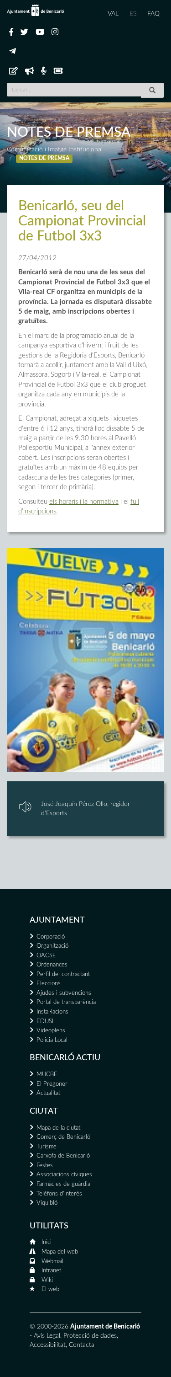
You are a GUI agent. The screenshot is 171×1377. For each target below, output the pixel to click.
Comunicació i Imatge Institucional (55, 149)
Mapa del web (59, 1252)
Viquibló (46, 1203)
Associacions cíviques (64, 1175)
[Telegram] (12, 51)
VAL (113, 14)
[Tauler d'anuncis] (13, 71)
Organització (52, 946)
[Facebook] (11, 32)
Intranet (51, 1271)
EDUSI (44, 1022)
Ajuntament (57, 920)
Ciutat (44, 1111)
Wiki (47, 1280)
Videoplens (50, 1031)
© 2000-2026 (49, 1327)
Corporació (50, 937)
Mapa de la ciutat (58, 1128)
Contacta (81, 1345)
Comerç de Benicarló (63, 1137)
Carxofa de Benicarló (63, 1156)
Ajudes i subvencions (63, 993)
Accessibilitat (48, 1345)
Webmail (52, 1262)
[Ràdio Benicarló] (44, 71)
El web (50, 1289)
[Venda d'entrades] (58, 71)
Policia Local (51, 1040)
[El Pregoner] (29, 71)
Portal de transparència (66, 1002)
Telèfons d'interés (59, 1194)
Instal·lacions (52, 1012)
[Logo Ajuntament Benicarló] (35, 10)
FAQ (153, 14)
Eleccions (48, 984)
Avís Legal (47, 1336)
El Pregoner (51, 1084)
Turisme (46, 1147)
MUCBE (46, 1075)
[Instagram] (55, 32)
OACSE (46, 956)
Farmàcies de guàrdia (63, 1184)
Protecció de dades (90, 1336)
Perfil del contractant (63, 974)
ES (133, 14)
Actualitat (48, 1093)
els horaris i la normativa (84, 501)
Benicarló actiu (65, 1058)
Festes (44, 1166)
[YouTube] (40, 32)
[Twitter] (24, 32)
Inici (46, 1242)
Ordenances (51, 965)
